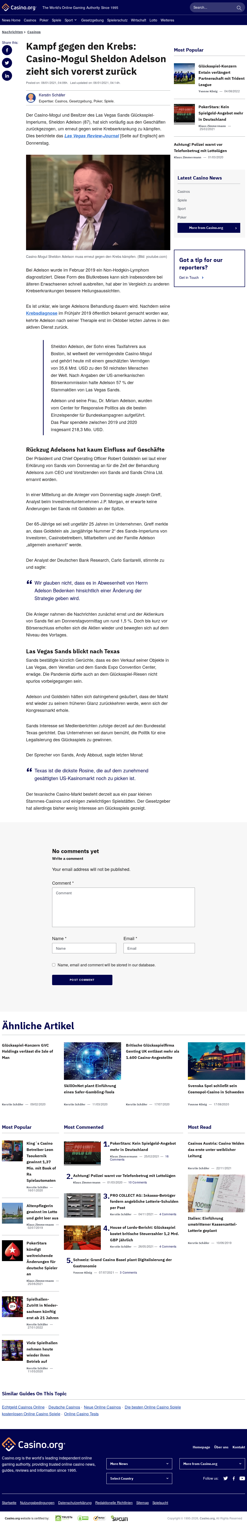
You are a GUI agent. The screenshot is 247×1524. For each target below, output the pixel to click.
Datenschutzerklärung (75, 1502)
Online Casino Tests (81, 1414)
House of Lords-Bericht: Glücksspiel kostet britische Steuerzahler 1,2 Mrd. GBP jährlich (144, 1233)
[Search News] (239, 7)
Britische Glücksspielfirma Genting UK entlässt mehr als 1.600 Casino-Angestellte (152, 1051)
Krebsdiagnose (41, 313)
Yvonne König (208, 91)
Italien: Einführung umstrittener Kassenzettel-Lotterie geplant (212, 1224)
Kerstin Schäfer (52, 95)
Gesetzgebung (92, 20)
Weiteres (167, 20)
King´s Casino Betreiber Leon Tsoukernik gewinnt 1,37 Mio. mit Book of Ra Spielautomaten (41, 1162)
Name (59, 938)
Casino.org (207, 1518)
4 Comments (168, 1214)
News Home (11, 20)
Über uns (221, 1447)
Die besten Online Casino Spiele (153, 1407)
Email (130, 938)
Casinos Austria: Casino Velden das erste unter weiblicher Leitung (216, 1149)
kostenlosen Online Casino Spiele (31, 1414)
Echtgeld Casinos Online (23, 1407)
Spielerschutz (117, 20)
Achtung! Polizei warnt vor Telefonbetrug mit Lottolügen (124, 1175)
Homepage (201, 1447)
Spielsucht (160, 1502)
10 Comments (137, 1182)
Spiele (56, 20)
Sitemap (142, 1502)
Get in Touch (189, 277)
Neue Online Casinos (102, 1407)
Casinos (30, 20)
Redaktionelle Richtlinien (114, 1502)
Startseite (9, 1502)
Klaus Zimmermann (212, 126)
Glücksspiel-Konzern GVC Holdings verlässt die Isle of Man (27, 1051)
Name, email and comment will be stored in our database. (107, 965)
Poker (44, 20)
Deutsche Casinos (64, 1407)
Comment (63, 883)
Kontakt (239, 1447)
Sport (69, 20)
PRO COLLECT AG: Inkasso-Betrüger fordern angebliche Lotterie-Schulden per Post (144, 1201)
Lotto (153, 20)
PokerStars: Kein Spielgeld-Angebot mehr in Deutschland (221, 112)
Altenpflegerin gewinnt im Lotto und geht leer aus (42, 1211)
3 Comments (128, 1272)
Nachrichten (12, 32)
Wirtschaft (138, 20)
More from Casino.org (206, 228)
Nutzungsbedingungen (37, 1502)
